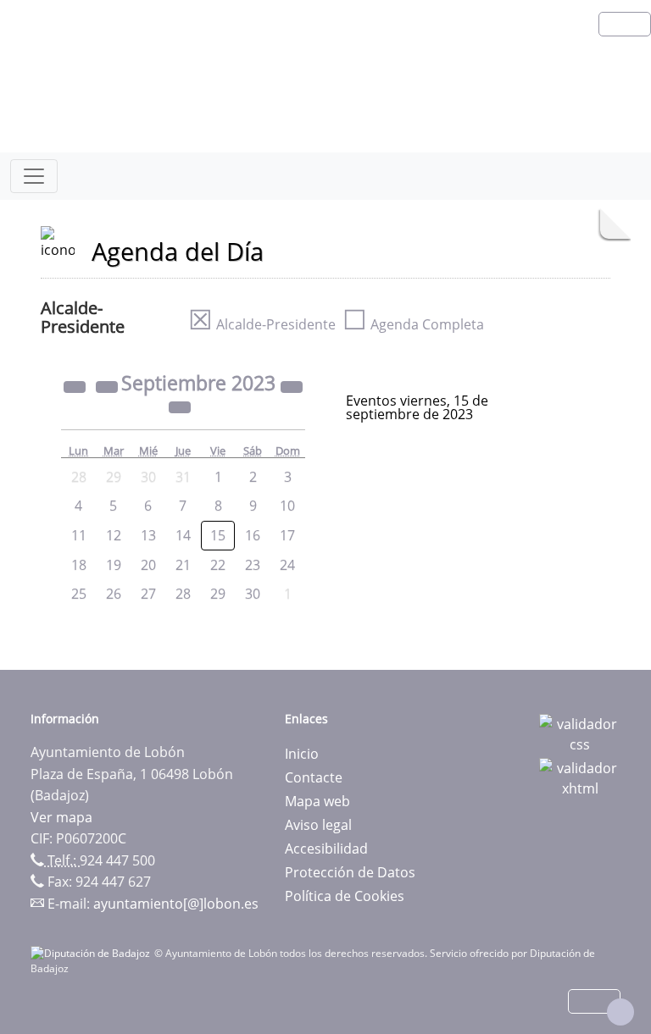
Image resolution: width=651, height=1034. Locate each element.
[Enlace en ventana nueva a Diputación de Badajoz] (92, 953)
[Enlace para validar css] (579, 732)
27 (148, 593)
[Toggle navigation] (34, 176)
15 (217, 535)
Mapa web (317, 801)
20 (148, 565)
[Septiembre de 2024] (292, 385)
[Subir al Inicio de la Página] (620, 1012)
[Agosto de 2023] (108, 385)
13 (148, 535)
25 (78, 593)
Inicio (302, 753)
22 (217, 565)
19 (113, 565)
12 (113, 535)
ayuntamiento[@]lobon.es (176, 903)
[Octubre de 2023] (180, 405)
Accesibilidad (326, 848)
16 (252, 535)
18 (78, 565)
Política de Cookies (344, 896)
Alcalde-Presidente (262, 324)
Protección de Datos (350, 872)
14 (183, 535)
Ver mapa (61, 817)
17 (287, 535)
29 (217, 593)
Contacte (313, 777)
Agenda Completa (413, 324)
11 (78, 535)
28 (183, 593)
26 (113, 593)
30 (252, 593)
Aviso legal (318, 825)
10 (287, 505)
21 (183, 565)
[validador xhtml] (579, 776)
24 (287, 565)
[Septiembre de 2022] (76, 385)
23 (252, 565)
